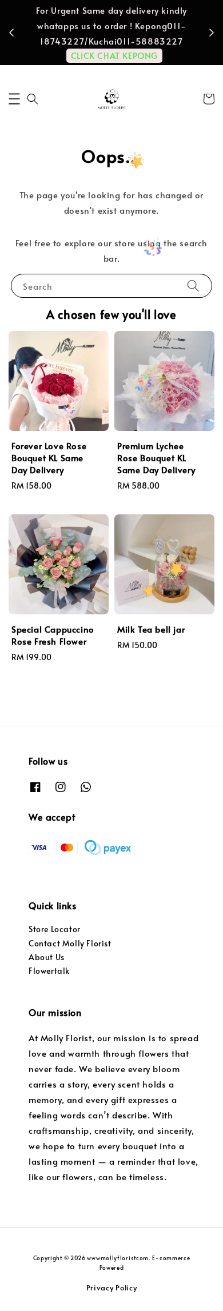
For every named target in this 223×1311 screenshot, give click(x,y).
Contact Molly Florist (70, 943)
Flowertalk (49, 970)
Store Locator (55, 929)
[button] (14, 98)
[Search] (193, 285)
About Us (47, 957)
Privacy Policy (111, 1287)
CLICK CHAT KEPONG (114, 55)
